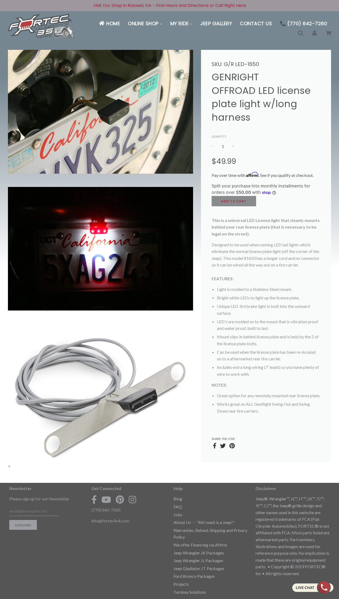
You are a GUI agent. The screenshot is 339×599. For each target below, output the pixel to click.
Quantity (219, 136)
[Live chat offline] (313, 587)
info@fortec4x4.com (110, 520)
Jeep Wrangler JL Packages (198, 560)
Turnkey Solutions (189, 591)
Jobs (177, 514)
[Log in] (314, 33)
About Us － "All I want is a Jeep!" (203, 522)
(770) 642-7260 (105, 509)
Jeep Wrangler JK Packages (198, 552)
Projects (181, 584)
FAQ (177, 506)
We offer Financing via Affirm (200, 544)
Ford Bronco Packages (194, 576)
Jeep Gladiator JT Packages (198, 568)
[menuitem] (109, 23)
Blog (177, 498)
